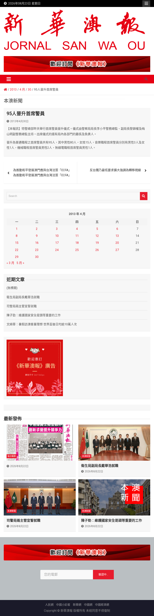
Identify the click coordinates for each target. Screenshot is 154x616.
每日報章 (12, 456)
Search (143, 196)
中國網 (88, 604)
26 (97, 250)
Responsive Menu (146, 3)
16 (36, 243)
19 (97, 243)
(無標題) (12, 288)
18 (77, 243)
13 (117, 236)
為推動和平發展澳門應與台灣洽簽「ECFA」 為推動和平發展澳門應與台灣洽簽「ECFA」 (42, 172)
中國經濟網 (102, 604)
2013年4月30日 (19, 121)
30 (36, 257)
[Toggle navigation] (9, 79)
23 (36, 250)
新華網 (77, 604)
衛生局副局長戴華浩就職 (23, 297)
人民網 (49, 604)
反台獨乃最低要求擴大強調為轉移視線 (115, 170)
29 (16, 257)
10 (57, 236)
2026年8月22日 (19, 466)
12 (97, 236)
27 (117, 250)
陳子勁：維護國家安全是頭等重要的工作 (34, 315)
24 (57, 250)
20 (117, 243)
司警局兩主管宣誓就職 (22, 306)
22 (16, 250)
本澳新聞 (86, 456)
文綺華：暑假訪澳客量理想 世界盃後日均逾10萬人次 (42, 324)
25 (77, 250)
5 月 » (20, 263)
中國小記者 (63, 604)
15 (16, 243)
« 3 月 (10, 263)
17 (57, 243)
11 (77, 236)
